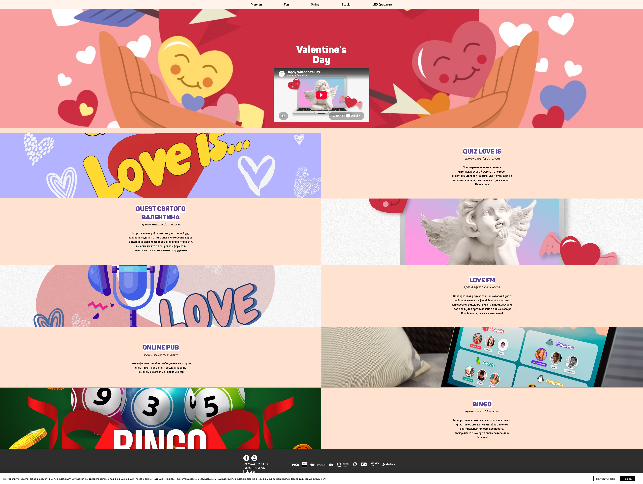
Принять (627, 478)
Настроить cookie (605, 478)
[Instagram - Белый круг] (254, 458)
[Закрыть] (639, 478)
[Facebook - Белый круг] (246, 458)
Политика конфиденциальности (308, 478)
